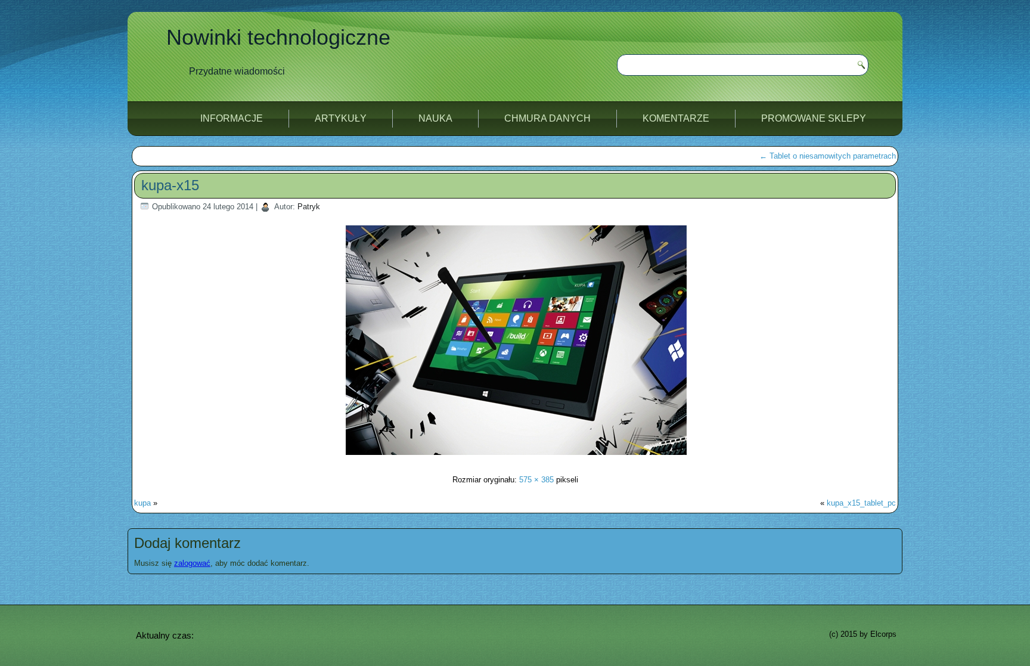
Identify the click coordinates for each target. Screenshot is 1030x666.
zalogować (192, 563)
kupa (142, 502)
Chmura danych (547, 118)
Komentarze (676, 118)
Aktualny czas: (165, 635)
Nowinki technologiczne (278, 37)
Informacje (231, 118)
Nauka (435, 118)
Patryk (308, 206)
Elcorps (883, 634)
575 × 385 (536, 479)
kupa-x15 (170, 185)
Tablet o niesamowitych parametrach (827, 155)
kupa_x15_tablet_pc (861, 502)
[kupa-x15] (515, 456)
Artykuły (341, 118)
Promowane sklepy (813, 118)
